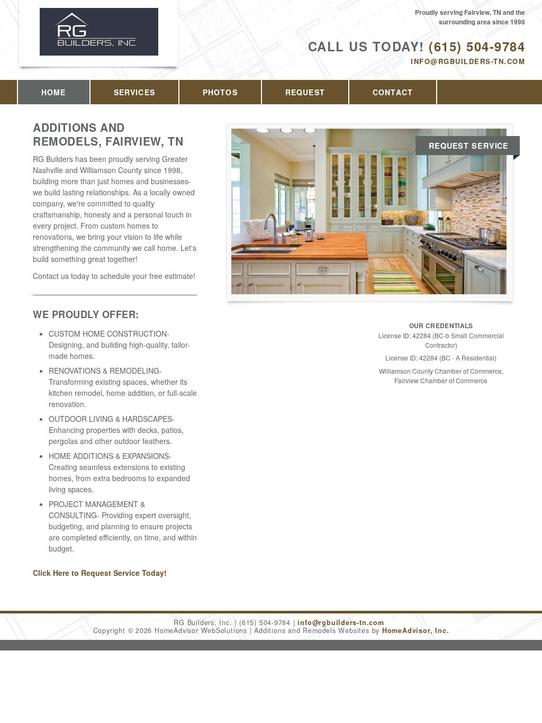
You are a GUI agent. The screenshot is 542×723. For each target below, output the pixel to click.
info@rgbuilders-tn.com (468, 61)
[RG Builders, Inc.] (99, 43)
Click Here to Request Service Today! (100, 572)
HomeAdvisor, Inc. (415, 630)
